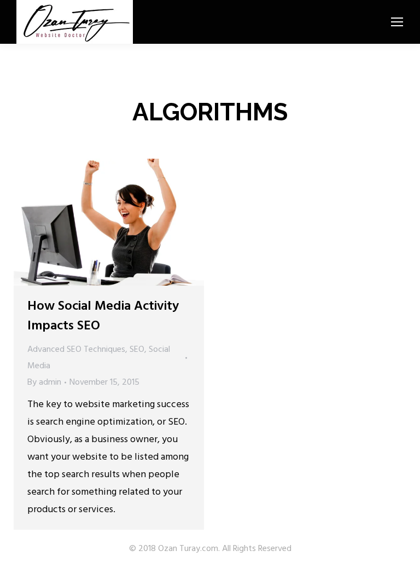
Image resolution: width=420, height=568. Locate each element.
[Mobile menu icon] (397, 21)
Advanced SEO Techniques (76, 350)
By (44, 382)
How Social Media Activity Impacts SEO (103, 316)
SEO (137, 350)
